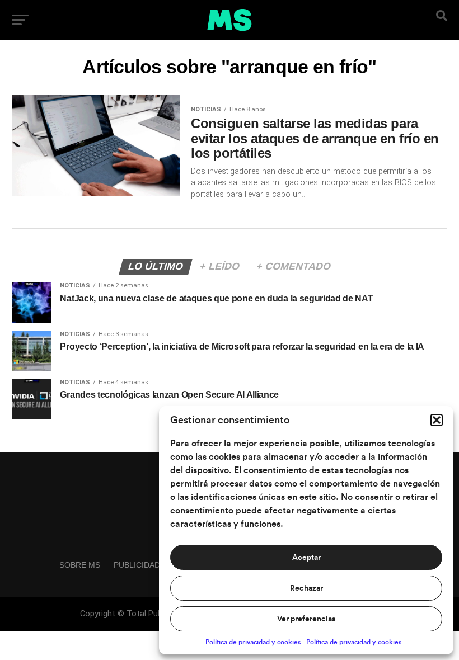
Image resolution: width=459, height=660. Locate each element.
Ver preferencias (306, 619)
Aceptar (306, 558)
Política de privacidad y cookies (253, 642)
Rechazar (306, 588)
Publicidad (137, 564)
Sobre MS (79, 564)
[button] (436, 420)
